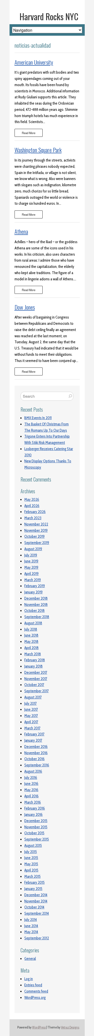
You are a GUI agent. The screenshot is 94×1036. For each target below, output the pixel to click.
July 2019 (30, 555)
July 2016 (30, 777)
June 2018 (31, 635)
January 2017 (33, 740)
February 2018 (34, 660)
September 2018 (36, 617)
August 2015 (33, 845)
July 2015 (30, 852)
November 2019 (36, 530)
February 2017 (34, 734)
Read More (28, 133)
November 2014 (35, 901)
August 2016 (33, 771)
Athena (21, 231)
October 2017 (34, 685)
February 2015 (34, 882)
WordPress (39, 1027)
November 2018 (36, 604)
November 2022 (36, 524)
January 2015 (33, 888)
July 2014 (30, 919)
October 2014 (34, 907)
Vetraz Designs (70, 1027)
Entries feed (33, 985)
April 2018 (31, 648)
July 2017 (30, 703)
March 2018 (32, 654)
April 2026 (31, 506)
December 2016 (36, 746)
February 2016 (34, 808)
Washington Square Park (38, 150)
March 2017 (32, 728)
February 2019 (34, 586)
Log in (28, 979)
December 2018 (36, 598)
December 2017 (35, 672)
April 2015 (31, 870)
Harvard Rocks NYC (49, 16)
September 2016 (36, 765)
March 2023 (32, 518)
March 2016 (32, 802)
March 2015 (32, 876)
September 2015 (36, 839)
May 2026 (31, 499)
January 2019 (33, 592)
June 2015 (31, 858)
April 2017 (31, 722)
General (30, 958)
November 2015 (35, 827)
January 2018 (33, 666)
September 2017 (36, 691)
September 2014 (36, 913)
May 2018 (31, 641)
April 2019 (31, 573)
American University (34, 62)
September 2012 (36, 938)
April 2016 (31, 796)
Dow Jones (25, 307)
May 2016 (31, 790)
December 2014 (35, 895)
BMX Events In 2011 (38, 418)
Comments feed (36, 991)
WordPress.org (35, 997)
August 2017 (33, 697)
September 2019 (36, 542)
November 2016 (36, 753)
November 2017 (35, 679)
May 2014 (31, 932)
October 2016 (34, 759)
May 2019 (31, 567)
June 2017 (31, 709)
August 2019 (33, 549)
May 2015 (31, 864)
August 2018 (33, 623)
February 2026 (35, 512)
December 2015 (35, 821)
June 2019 (31, 561)
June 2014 (31, 926)
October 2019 (34, 536)
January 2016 (33, 814)
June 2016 (31, 783)
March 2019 (32, 580)
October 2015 (34, 833)
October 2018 (34, 610)
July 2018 (30, 629)
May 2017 (31, 715)
